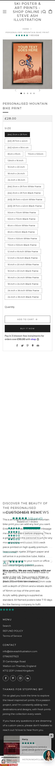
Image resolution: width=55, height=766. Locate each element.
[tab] (21, 93)
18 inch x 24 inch (16, 173)
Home (26, 29)
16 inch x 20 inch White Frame (23, 264)
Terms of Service (12, 635)
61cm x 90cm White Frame (21, 225)
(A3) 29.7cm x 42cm (18, 141)
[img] (16, 561)
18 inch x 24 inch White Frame (23, 277)
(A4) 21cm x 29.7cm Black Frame (24, 193)
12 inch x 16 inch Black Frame (23, 258)
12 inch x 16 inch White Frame (23, 251)
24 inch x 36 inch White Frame (23, 290)
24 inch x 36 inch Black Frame (23, 297)
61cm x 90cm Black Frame (21, 232)
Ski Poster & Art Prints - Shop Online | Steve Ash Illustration (27, 12)
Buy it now (27, 328)
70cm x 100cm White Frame (22, 238)
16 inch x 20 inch (16, 167)
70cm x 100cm (35, 154)
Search (7, 625)
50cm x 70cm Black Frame (21, 219)
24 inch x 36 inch (16, 180)
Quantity (10, 306)
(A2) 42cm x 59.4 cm (18, 147)
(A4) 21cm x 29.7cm (17, 134)
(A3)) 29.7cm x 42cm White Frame (25, 199)
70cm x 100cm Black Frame (22, 245)
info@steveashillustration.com (20, 651)
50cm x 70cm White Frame (22, 212)
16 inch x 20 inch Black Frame (23, 271)
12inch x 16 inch (15, 160)
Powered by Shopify (27, 745)
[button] (22, 35)
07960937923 (11, 656)
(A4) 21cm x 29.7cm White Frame (24, 186)
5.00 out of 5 (35, 518)
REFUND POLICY (13, 630)
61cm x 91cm (14, 154)
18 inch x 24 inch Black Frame (23, 284)
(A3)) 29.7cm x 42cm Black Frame (25, 206)
